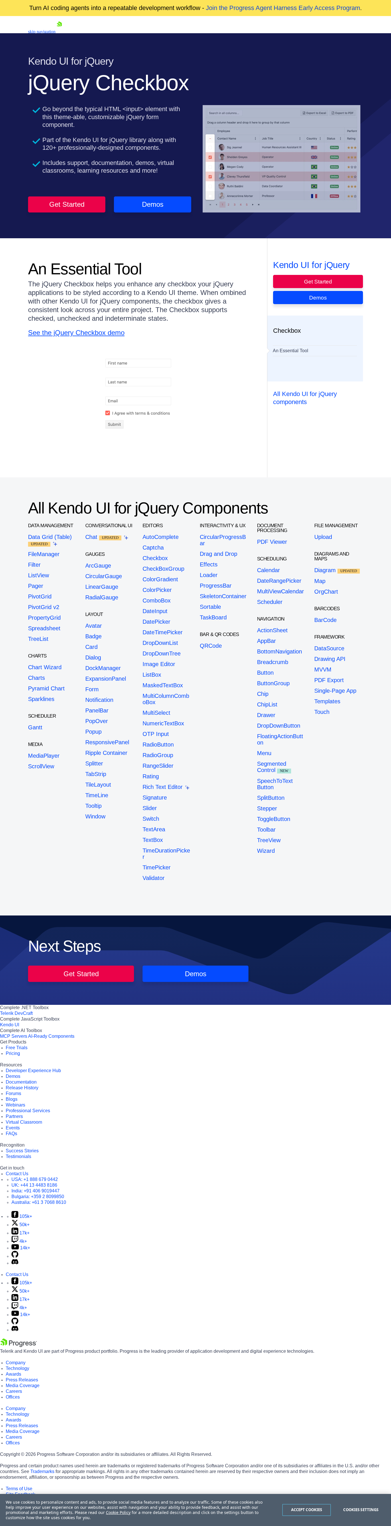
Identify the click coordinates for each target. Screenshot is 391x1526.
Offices (13, 1397)
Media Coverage (23, 1385)
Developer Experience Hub (33, 1070)
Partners (14, 1116)
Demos (152, 204)
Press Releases (22, 1379)
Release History (22, 1087)
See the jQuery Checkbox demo (76, 332)
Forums (13, 1093)
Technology (17, 1368)
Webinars (15, 1104)
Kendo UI (9, 1024)
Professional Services (28, 1110)
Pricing (13, 1053)
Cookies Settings (360, 1509)
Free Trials (16, 1047)
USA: (34, 1179)
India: (35, 1190)
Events (13, 1127)
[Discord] (14, 1263)
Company (15, 1362)
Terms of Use (19, 1488)
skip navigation (42, 31)
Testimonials (18, 1156)
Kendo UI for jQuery (311, 265)
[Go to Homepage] (59, 31)
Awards (13, 1374)
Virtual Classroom (24, 1122)
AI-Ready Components (51, 1036)
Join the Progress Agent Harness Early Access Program (283, 7)
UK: (34, 1185)
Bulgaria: (37, 1196)
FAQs (11, 1133)
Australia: (38, 1202)
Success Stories (22, 1150)
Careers (14, 1391)
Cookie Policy (118, 1512)
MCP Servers (13, 1036)
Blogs (11, 1099)
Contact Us (17, 1173)
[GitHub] (14, 1256)
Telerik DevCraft (16, 1013)
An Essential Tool (290, 350)
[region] (195, 1510)
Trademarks (42, 1471)
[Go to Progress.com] (18, 1345)
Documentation (21, 1082)
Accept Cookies (306, 1509)
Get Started (66, 204)
